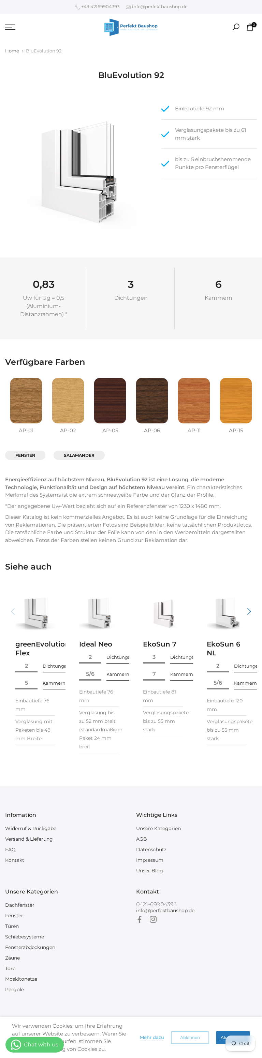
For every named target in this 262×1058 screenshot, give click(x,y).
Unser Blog (149, 871)
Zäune (12, 958)
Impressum (149, 860)
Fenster (14, 916)
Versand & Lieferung (29, 839)
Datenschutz (151, 849)
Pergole (14, 989)
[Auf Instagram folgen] (153, 919)
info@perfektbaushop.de (159, 6)
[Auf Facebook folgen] (139, 919)
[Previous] (13, 611)
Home (12, 51)
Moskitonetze (21, 979)
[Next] (248, 611)
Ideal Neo (95, 644)
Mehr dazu (152, 1037)
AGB (141, 839)
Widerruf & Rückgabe (30, 828)
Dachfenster (19, 905)
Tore (10, 968)
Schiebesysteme (24, 937)
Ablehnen (190, 1037)
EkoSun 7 (159, 644)
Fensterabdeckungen (30, 947)
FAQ (10, 849)
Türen (12, 926)
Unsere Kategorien (158, 828)
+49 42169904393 (99, 6)
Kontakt (14, 860)
